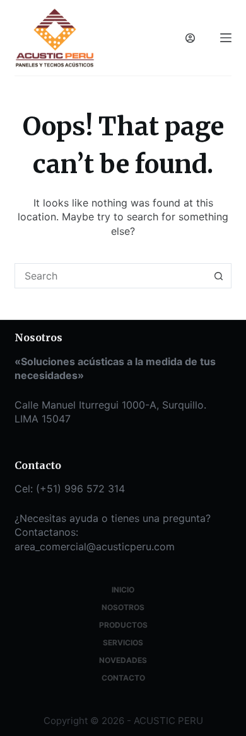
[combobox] (110, 275)
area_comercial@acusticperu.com (95, 546)
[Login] (190, 38)
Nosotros (123, 607)
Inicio (123, 589)
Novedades (123, 660)
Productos (123, 625)
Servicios (123, 642)
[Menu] (225, 37)
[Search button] (219, 276)
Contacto (123, 677)
